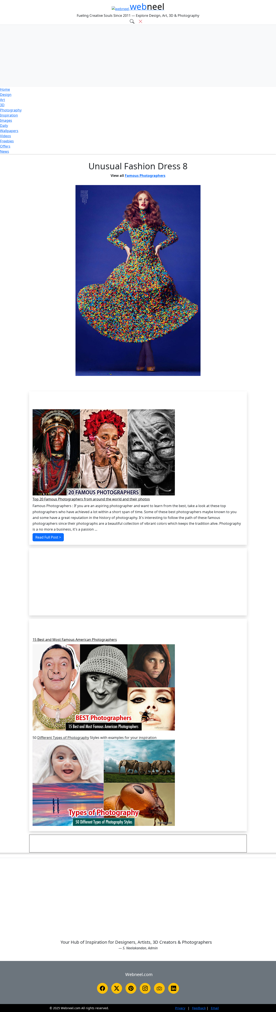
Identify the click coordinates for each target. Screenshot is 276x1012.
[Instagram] (145, 988)
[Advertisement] (138, 56)
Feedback (199, 1008)
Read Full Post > (48, 537)
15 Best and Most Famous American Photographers (75, 640)
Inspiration (9, 115)
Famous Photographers (145, 175)
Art (2, 99)
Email (215, 1008)
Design (5, 94)
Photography (11, 110)
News (4, 151)
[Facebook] (102, 988)
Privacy (180, 1008)
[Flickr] (159, 988)
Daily (4, 125)
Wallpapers (9, 130)
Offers (5, 146)
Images (6, 120)
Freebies (7, 141)
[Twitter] (116, 988)
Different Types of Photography (63, 738)
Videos (5, 136)
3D (2, 105)
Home (5, 89)
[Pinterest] (130, 988)
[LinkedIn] (173, 988)
